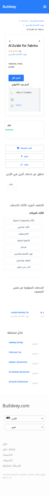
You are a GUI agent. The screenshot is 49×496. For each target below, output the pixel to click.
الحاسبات (8, 454)
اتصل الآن (16, 78)
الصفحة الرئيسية (37, 21)
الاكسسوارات (23, 234)
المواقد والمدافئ (23, 260)
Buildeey (9, 7)
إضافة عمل (9, 449)
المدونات (8, 460)
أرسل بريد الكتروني (20, 84)
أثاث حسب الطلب (23, 267)
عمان (11, 184)
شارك (26, 156)
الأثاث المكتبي (23, 227)
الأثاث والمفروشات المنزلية (23, 220)
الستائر (23, 247)
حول (5, 443)
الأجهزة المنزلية (23, 240)
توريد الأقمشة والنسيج (35, 25)
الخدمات (24, 21)
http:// (19, 105)
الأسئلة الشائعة (12, 465)
